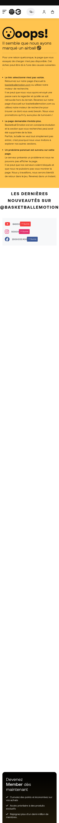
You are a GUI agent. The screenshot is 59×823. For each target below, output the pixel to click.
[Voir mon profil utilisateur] (44, 12)
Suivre (26, 224)
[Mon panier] (52, 12)
